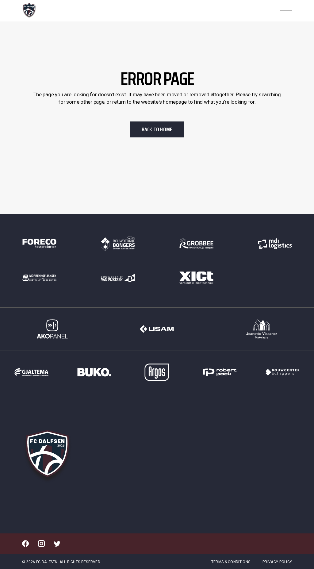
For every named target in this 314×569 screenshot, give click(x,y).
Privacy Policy (277, 562)
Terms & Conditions (230, 562)
